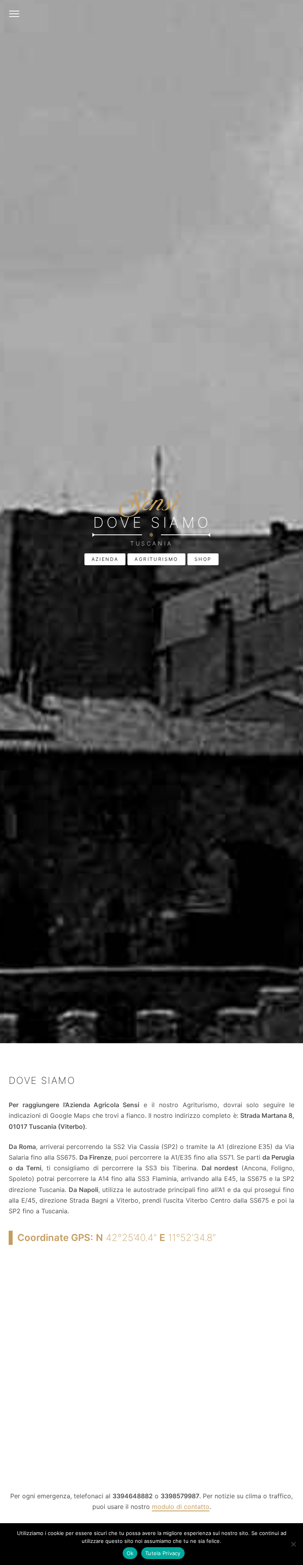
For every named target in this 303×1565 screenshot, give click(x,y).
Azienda (105, 559)
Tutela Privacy (163, 1553)
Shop (203, 559)
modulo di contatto (180, 1507)
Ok (130, 1553)
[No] (293, 1544)
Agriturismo (156, 559)
